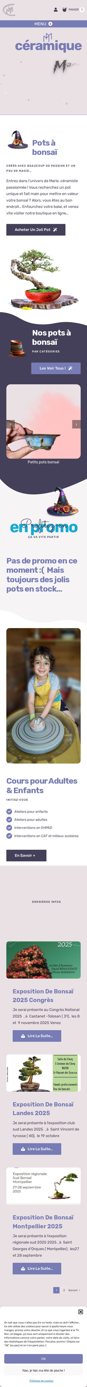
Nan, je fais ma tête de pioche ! (43, 1370)
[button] (81, 1312)
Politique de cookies (41, 1380)
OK (43, 1359)
